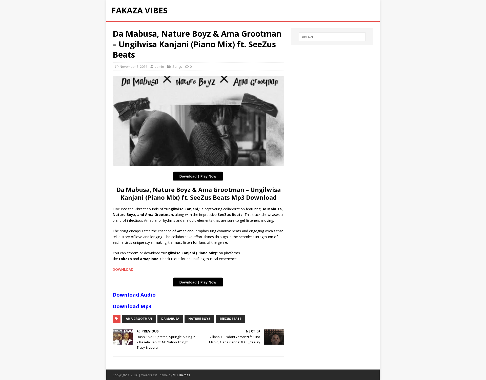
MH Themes (181, 375)
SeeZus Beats (230, 319)
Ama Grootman (139, 319)
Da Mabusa (170, 319)
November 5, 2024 (133, 66)
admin (159, 66)
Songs (177, 66)
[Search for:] (332, 36)
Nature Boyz (199, 319)
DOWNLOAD (123, 269)
